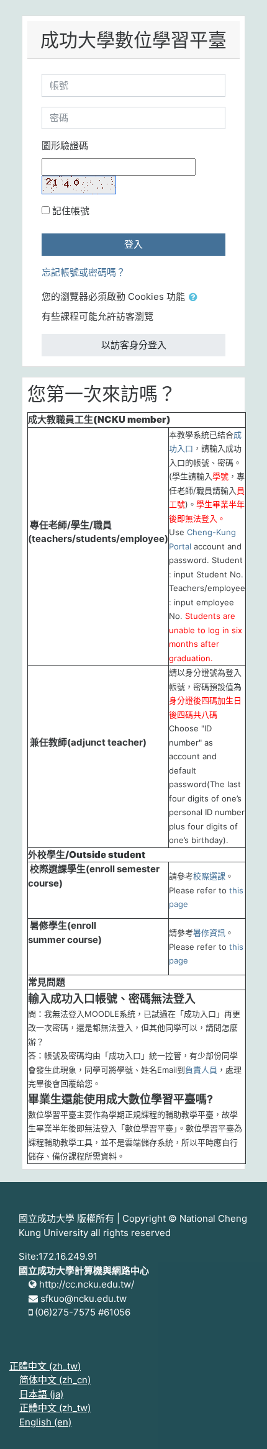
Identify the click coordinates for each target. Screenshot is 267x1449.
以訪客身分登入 (133, 345)
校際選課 (209, 876)
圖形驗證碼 (65, 145)
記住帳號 (70, 211)
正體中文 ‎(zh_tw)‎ (45, 1366)
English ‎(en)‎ (45, 1422)
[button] (196, 297)
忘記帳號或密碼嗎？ (83, 272)
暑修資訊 (209, 932)
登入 (133, 244)
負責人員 (201, 1070)
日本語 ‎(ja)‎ (41, 1394)
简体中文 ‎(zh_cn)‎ (55, 1380)
